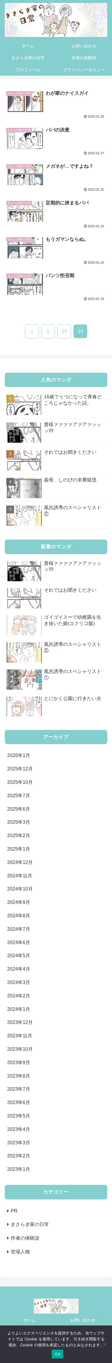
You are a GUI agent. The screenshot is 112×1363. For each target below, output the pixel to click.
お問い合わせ (82, 1320)
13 (64, 331)
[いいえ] (105, 1344)
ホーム (29, 1320)
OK (57, 1354)
